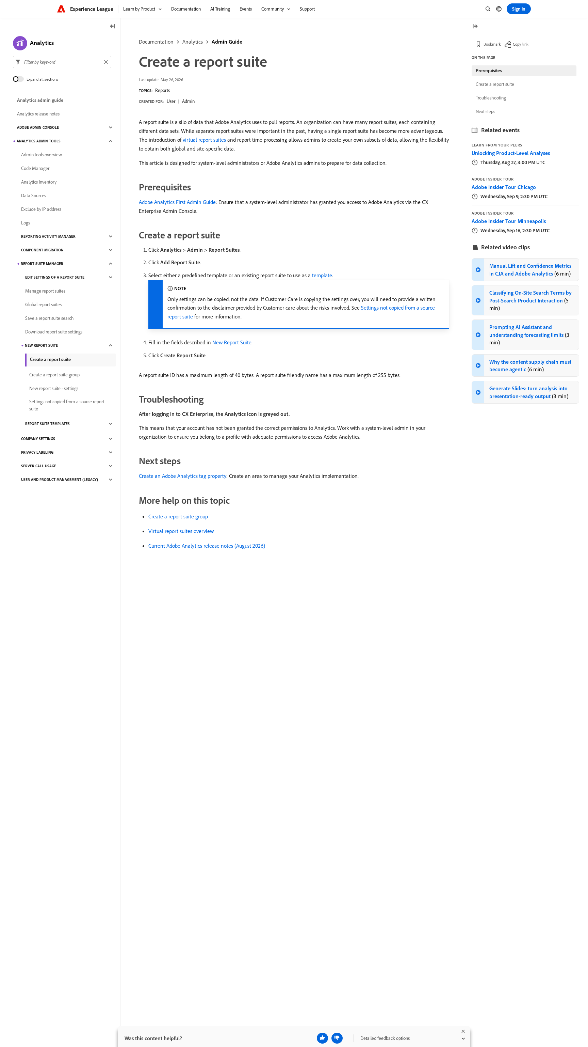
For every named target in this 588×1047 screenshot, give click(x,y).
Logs (25, 223)
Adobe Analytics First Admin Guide (177, 202)
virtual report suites (204, 139)
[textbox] (62, 62)
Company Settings (38, 438)
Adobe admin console (38, 127)
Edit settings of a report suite (54, 277)
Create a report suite (50, 359)
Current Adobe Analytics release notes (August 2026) (206, 545)
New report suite (41, 345)
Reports (162, 90)
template (322, 275)
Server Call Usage (38, 466)
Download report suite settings (53, 332)
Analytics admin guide (40, 100)
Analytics (192, 41)
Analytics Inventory (38, 182)
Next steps (485, 111)
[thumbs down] (337, 1038)
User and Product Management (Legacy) (59, 479)
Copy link (520, 44)
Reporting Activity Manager (48, 236)
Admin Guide (227, 41)
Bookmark (492, 44)
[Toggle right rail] (475, 27)
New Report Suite (231, 342)
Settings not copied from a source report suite (66, 405)
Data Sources (33, 195)
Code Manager (35, 168)
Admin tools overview (41, 155)
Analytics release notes (38, 114)
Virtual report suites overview (181, 531)
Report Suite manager (42, 263)
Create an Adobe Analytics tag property (182, 475)
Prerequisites (489, 70)
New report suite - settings (53, 388)
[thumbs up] (322, 1038)
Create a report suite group (178, 516)
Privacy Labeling (37, 452)
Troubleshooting (491, 98)
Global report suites (43, 304)
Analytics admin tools (39, 141)
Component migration (42, 250)
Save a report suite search (49, 318)
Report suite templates (47, 423)
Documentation (156, 41)
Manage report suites (45, 291)
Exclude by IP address (41, 209)
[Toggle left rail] (112, 27)
